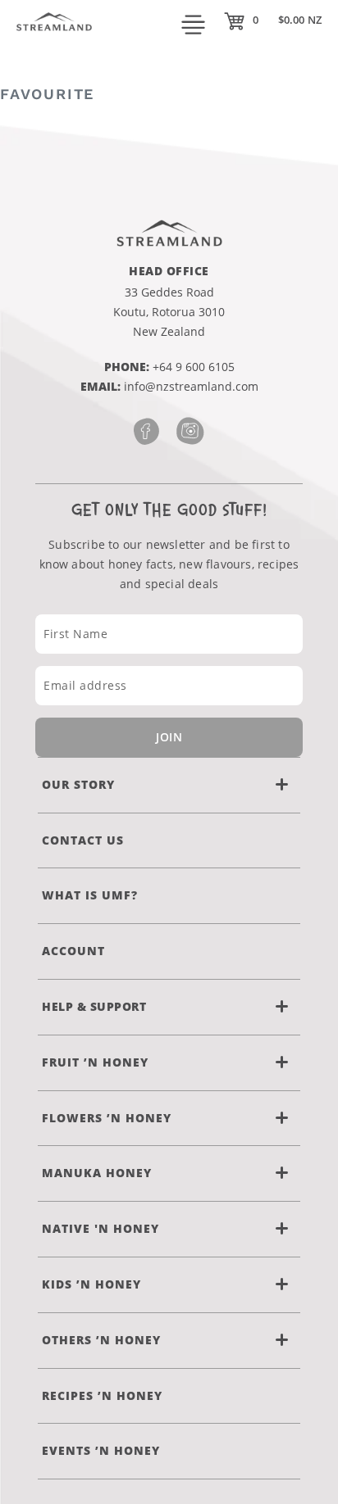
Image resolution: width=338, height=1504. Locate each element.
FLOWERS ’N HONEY (106, 1118)
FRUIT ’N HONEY (95, 1062)
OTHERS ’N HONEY (101, 1340)
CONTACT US (83, 840)
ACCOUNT (73, 950)
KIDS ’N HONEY (91, 1284)
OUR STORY (78, 784)
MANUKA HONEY (97, 1172)
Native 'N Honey (100, 1228)
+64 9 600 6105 (194, 366)
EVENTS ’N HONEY (101, 1450)
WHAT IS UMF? (90, 895)
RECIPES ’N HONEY (102, 1395)
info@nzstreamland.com (191, 386)
